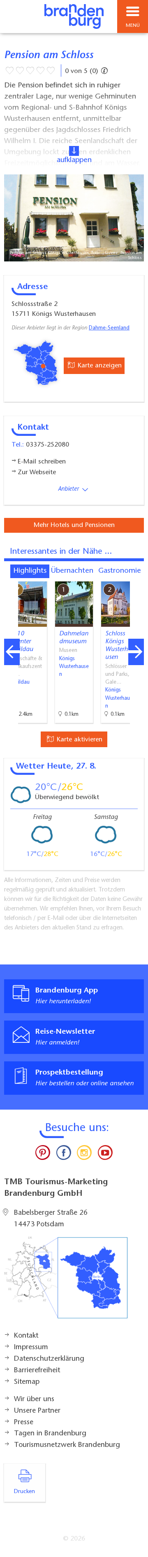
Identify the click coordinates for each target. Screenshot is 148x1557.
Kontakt (26, 1336)
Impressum (31, 1347)
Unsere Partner (37, 1411)
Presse (23, 1422)
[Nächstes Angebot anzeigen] (136, 652)
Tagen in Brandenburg (50, 1433)
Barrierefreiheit (37, 1370)
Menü (133, 25)
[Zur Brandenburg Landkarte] (65, 1282)
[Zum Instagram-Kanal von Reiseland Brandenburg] (84, 1154)
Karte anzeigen (99, 365)
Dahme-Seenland (109, 328)
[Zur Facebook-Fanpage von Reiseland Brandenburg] (63, 1154)
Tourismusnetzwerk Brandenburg (67, 1445)
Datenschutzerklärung (49, 1359)
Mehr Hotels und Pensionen (74, 525)
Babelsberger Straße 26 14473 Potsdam (51, 1218)
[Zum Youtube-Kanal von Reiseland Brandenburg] (105, 1154)
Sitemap (26, 1382)
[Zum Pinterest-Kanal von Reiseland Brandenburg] (42, 1154)
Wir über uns (34, 1399)
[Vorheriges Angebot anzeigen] (12, 652)
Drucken (24, 1492)
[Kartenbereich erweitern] (136, 576)
